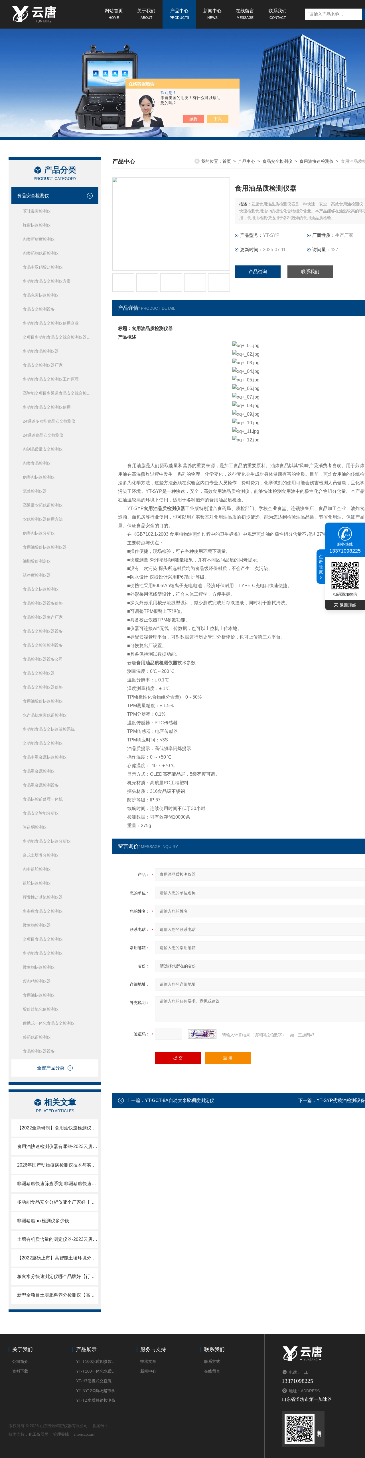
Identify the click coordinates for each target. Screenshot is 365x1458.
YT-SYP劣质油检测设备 (341, 1100)
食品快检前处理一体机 (43, 799)
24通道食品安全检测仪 (43, 435)
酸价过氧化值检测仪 (41, 1009)
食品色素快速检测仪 (41, 295)
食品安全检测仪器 (39, 673)
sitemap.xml (84, 1434)
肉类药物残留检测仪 (41, 253)
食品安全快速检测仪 (41, 589)
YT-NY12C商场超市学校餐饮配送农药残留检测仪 (97, 1390)
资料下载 (20, 1371)
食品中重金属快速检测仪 (45, 757)
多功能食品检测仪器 (41, 351)
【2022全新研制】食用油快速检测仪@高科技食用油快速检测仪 (57, 1127)
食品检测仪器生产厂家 (43, 617)
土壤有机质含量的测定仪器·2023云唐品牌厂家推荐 (57, 1239)
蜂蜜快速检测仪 (37, 225)
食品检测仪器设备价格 (43, 603)
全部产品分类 (50, 1067)
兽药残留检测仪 (37, 1037)
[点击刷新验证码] (202, 1034)
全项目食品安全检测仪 (43, 939)
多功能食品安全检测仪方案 (47, 281)
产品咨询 (258, 271)
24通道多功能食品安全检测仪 (49, 421)
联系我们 (277, 14)
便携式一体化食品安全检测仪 (49, 1023)
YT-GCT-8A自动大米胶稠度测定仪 (179, 1100)
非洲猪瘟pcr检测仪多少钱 (43, 1220)
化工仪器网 (38, 1434)
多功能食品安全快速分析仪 (47, 841)
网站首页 (114, 14)
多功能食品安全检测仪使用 (47, 407)
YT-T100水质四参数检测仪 (97, 1361)
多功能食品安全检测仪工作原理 (51, 379)
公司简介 (20, 1361)
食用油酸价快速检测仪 (43, 701)
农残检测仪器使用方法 (43, 519)
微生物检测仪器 (37, 925)
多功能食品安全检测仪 (43, 953)
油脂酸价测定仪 (37, 561)
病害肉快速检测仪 (39, 477)
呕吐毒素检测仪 (37, 211)
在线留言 (245, 14)
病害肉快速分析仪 (39, 533)
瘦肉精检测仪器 (37, 981)
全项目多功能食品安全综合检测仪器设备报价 (60, 337)
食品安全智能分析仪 (41, 813)
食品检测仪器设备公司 (43, 659)
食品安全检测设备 (39, 309)
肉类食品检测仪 (37, 463)
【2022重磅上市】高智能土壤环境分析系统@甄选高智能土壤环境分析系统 (57, 1257)
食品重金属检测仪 (39, 771)
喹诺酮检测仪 (35, 827)
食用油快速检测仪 (39, 995)
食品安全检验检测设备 (43, 645)
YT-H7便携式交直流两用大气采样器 (97, 1381)
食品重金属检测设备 (41, 785)
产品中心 (179, 14)
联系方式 (212, 1361)
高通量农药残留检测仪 (43, 505)
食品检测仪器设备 (39, 1051)
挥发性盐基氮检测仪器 (43, 897)
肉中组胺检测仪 (37, 869)
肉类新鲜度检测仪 (39, 239)
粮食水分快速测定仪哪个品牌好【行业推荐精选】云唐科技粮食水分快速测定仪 (57, 1276)
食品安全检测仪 (33, 195)
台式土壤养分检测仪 (41, 855)
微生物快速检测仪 (39, 967)
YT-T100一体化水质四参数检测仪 (97, 1371)
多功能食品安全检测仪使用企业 (51, 323)
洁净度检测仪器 (37, 575)
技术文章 (148, 1361)
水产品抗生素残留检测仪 (45, 715)
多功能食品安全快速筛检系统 (49, 729)
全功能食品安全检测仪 (43, 743)
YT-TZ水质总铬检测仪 (95, 1400)
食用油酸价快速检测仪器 (45, 547)
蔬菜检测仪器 (35, 491)
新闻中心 (212, 14)
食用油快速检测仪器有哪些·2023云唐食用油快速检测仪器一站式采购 (57, 1146)
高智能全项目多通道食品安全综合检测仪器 (60, 393)
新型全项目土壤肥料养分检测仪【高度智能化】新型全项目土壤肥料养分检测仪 (57, 1295)
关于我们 (146, 14)
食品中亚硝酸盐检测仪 (43, 267)
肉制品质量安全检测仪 (43, 449)
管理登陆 (61, 1434)
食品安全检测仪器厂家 (43, 365)
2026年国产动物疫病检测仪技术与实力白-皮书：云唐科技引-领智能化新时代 (57, 1165)
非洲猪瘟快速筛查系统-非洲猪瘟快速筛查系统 (57, 1183)
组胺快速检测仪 (37, 883)
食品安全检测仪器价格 (43, 687)
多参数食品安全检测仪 (43, 911)
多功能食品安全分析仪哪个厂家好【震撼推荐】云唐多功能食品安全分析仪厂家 (57, 1202)
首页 (226, 161)
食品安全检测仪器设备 (43, 631)
